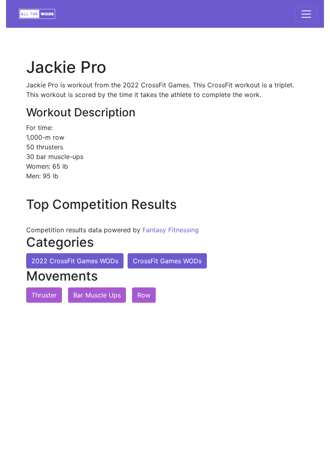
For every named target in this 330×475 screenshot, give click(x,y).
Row (144, 295)
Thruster (44, 295)
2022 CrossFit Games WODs (74, 261)
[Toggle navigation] (306, 14)
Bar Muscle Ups (97, 295)
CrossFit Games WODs (167, 261)
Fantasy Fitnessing (170, 230)
